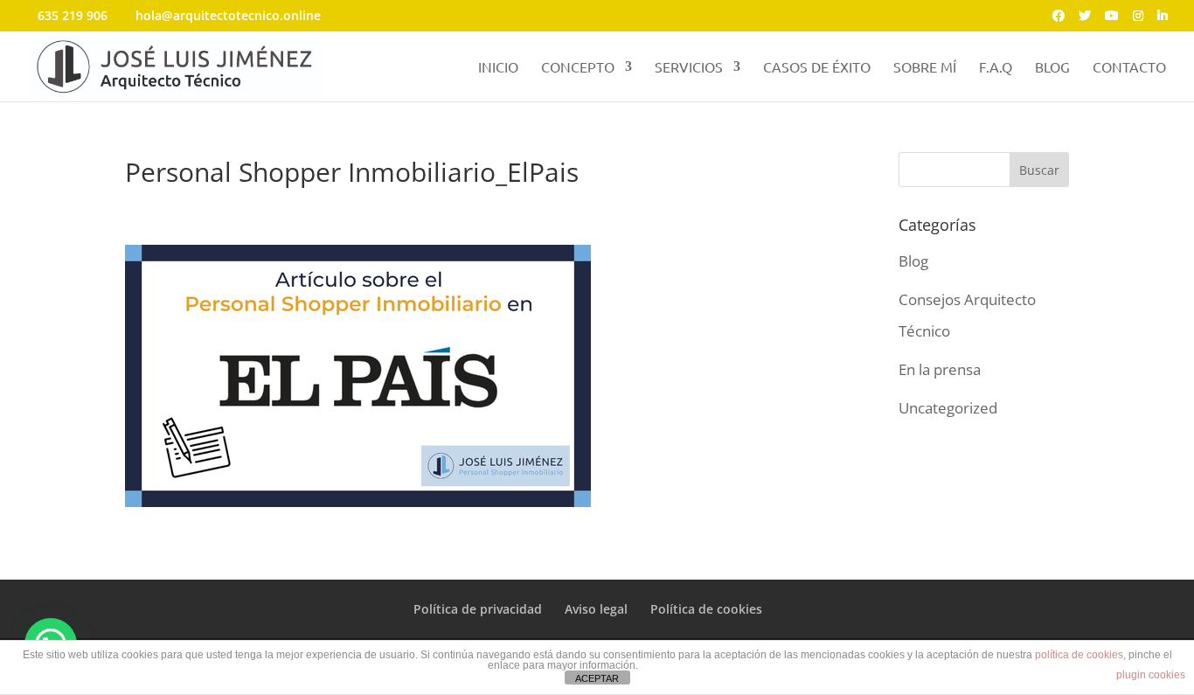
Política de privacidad (477, 609)
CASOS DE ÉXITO (817, 67)
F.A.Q (995, 67)
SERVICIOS (689, 67)
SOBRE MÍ (924, 67)
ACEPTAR (597, 678)
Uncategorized (948, 408)
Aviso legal (596, 609)
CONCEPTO (577, 67)
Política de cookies (706, 609)
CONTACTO (1129, 67)
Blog (913, 261)
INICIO (498, 67)
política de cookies (1079, 655)
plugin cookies (1150, 675)
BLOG (1052, 67)
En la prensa (940, 369)
